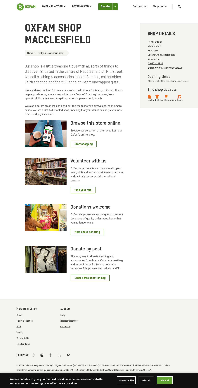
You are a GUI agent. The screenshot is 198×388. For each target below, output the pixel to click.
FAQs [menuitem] (62, 315)
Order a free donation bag (90, 278)
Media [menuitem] (19, 332)
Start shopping (84, 144)
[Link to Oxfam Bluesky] (68, 355)
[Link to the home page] (26, 7)
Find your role (83, 190)
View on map (154, 59)
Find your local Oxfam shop (50, 53)
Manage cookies (126, 380)
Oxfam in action (52, 6)
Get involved (80, 6)
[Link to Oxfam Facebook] (50, 355)
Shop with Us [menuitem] (23, 338)
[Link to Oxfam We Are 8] (34, 355)
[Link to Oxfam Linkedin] (59, 355)
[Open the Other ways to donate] (115, 6)
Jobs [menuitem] (19, 326)
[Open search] (178, 6)
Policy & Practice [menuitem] (25, 321)
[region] (99, 380)
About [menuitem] (19, 315)
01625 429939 (155, 63)
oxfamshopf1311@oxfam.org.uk (165, 67)
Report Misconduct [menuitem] (69, 321)
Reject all (146, 380)
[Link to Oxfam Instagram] (41, 355)
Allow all (165, 380)
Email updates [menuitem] (23, 344)
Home (30, 53)
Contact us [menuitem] (65, 326)
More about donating (87, 232)
